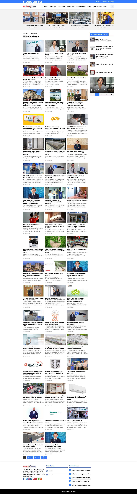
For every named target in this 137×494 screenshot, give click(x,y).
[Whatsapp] (38, 2)
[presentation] (91, 85)
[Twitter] (27, 2)
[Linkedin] (31, 2)
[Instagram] (29, 2)
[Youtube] (34, 2)
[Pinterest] (36, 2)
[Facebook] (24, 2)
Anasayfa (27, 33)
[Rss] (41, 2)
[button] (92, 94)
